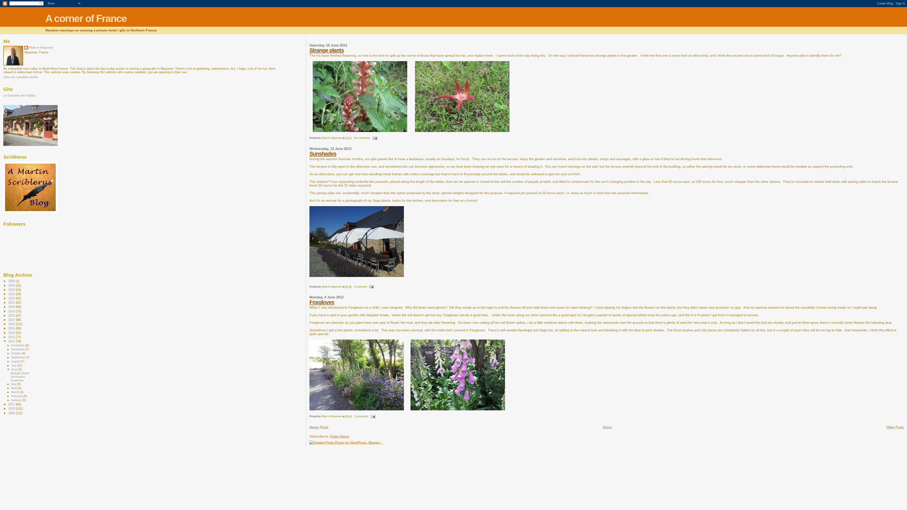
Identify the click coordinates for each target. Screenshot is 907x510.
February (17, 396)
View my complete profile (20, 77)
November (18, 349)
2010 (12, 408)
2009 (12, 413)
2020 (12, 307)
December (18, 345)
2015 (12, 328)
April (14, 388)
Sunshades (322, 154)
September (18, 357)
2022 (12, 298)
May (14, 384)
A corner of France (86, 18)
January (16, 400)
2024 (12, 290)
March (15, 392)
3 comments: (362, 416)
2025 (12, 285)
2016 (12, 324)
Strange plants (326, 50)
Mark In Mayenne (41, 47)
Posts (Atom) (339, 436)
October (16, 353)
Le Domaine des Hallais (19, 95)
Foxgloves (321, 302)
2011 (12, 404)
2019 (12, 311)
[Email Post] (375, 137)
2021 (12, 302)
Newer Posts (318, 427)
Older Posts (895, 427)
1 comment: (361, 286)
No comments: (363, 137)
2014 (12, 333)
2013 (12, 337)
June (14, 369)
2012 (12, 341)
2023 (12, 294)
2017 (12, 320)
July (14, 365)
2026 (12, 281)
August (16, 361)
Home (607, 427)
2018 (12, 315)
